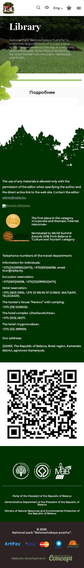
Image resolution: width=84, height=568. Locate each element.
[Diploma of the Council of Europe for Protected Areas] (21, 478)
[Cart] (69, 8)
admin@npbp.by (14, 197)
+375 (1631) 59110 (13, 292)
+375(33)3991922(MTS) (17, 267)
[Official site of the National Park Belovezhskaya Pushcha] (8, 8)
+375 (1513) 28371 (13, 318)
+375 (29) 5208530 (15, 307)
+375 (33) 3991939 (14, 329)
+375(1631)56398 (45, 267)
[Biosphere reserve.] (63, 478)
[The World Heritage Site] (42, 478)
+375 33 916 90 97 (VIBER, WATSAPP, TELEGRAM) (39, 294)
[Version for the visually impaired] (47, 8)
